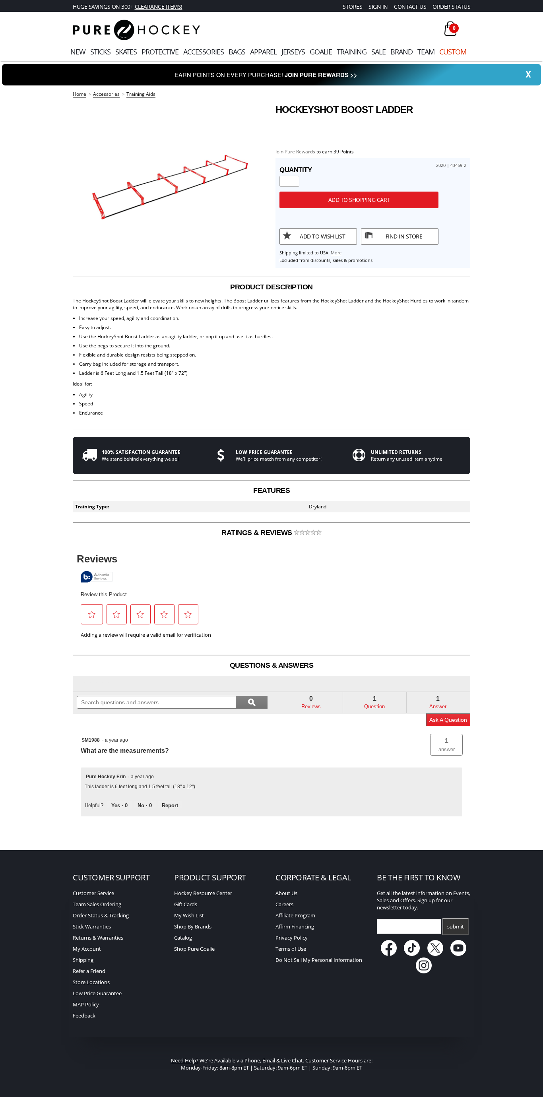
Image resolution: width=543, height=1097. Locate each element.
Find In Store (404, 236)
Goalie (321, 51)
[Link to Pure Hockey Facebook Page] (389, 953)
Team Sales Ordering (97, 904)
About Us (286, 893)
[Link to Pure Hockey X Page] (436, 953)
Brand (401, 51)
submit (455, 926)
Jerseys (293, 51)
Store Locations (91, 982)
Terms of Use (290, 948)
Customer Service (93, 893)
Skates (126, 51)
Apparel (263, 51)
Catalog (183, 937)
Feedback (84, 1015)
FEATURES (271, 490)
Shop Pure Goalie (194, 948)
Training (352, 51)
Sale (378, 51)
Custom (452, 51)
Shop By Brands (192, 926)
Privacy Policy (291, 937)
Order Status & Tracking (101, 915)
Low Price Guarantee (97, 993)
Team (425, 51)
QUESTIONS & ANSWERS (272, 665)
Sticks (100, 51)
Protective (160, 51)
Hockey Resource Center (203, 893)
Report (170, 805)
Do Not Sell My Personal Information (318, 959)
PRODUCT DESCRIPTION (271, 287)
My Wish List (189, 915)
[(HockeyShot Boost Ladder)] (170, 183)
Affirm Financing (294, 926)
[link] (96, 684)
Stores (352, 6)
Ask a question (448, 720)
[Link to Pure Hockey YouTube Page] (459, 953)
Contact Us (410, 6)
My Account (87, 948)
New (77, 51)
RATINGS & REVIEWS (257, 533)
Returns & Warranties (98, 937)
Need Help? (184, 1060)
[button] (446, 745)
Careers (284, 904)
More (336, 253)
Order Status (451, 6)
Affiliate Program (295, 915)
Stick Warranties (92, 926)
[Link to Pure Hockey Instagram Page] (424, 971)
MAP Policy (86, 1004)
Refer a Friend (89, 971)
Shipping (83, 959)
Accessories (203, 51)
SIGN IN (378, 6)
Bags (237, 51)
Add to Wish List (322, 236)
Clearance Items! (158, 6)
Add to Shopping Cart (359, 200)
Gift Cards (185, 904)
